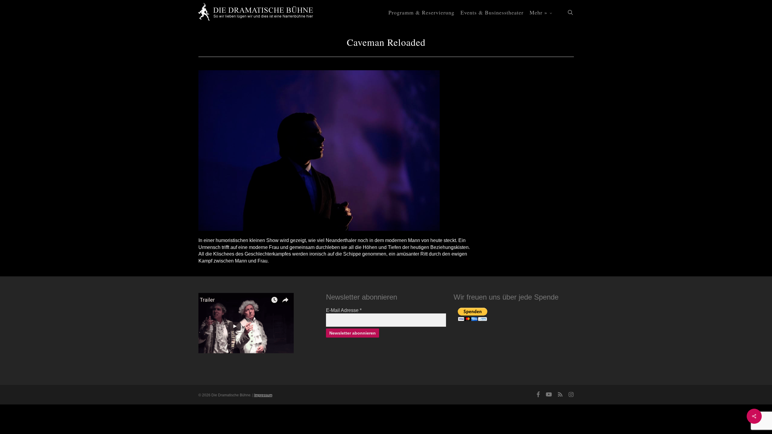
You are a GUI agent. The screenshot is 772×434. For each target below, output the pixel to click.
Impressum (263, 395)
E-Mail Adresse (344, 310)
